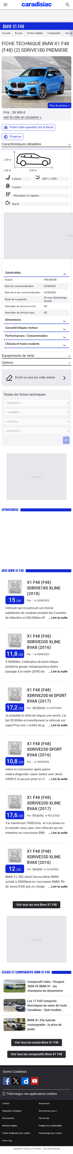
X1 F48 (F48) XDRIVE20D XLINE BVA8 (43, 803)
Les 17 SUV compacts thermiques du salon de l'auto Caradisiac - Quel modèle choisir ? (47, 1005)
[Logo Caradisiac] (36, 7)
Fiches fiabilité (35, 33)
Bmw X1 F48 (13, 26)
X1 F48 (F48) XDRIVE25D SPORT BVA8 (44, 749)
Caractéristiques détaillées (21, 144)
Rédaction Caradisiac (12, 1111)
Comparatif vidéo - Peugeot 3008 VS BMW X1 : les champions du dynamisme (45, 986)
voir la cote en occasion (23, 117)
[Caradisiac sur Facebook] (7, 1081)
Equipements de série (18, 356)
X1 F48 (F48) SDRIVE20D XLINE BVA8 (43, 642)
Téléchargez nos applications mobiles (32, 1093)
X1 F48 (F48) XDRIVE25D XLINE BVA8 (43, 857)
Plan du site (44, 1118)
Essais (18, 33)
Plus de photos (59, 105)
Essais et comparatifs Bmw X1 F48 (26, 972)
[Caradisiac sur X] (16, 1081)
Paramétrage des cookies (50, 1133)
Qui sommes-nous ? (48, 1111)
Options (7, 362)
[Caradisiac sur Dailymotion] (26, 1081)
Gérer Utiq (7, 1140)
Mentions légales (9, 1126)
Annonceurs (44, 1103)
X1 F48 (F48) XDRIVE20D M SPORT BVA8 (46, 695)
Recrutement (8, 1118)
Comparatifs (54, 33)
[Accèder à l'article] (14, 986)
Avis (67, 33)
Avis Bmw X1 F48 (13, 570)
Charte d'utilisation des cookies (16, 1133)
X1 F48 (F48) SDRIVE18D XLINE (43, 588)
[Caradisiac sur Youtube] (34, 1081)
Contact (5, 1103)
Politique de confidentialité (50, 1126)
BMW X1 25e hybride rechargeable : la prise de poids (44, 1024)
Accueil (6, 33)
